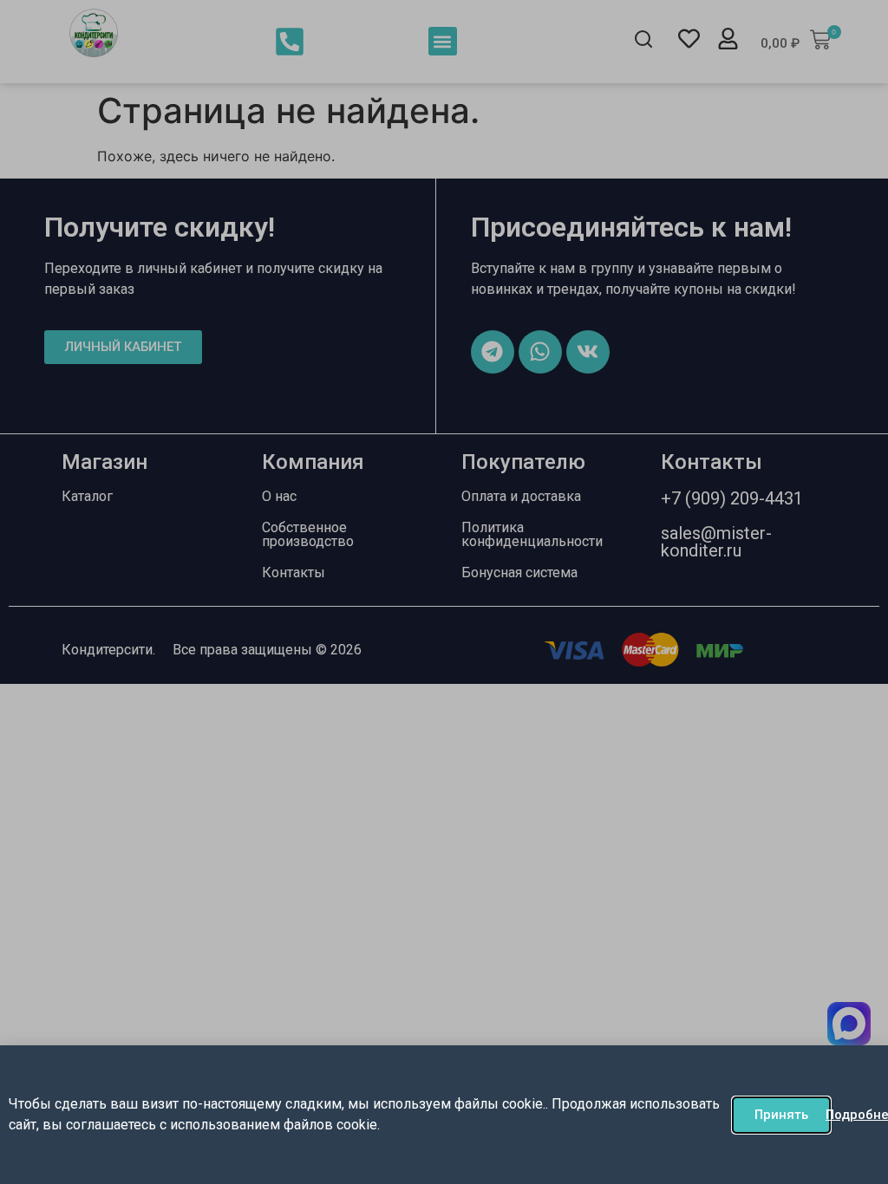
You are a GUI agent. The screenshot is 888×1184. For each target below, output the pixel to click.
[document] (444, 592)
